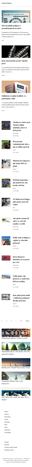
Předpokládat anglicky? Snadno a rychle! (14, 338)
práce (3, 40)
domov (3, 110)
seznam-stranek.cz (7, 3)
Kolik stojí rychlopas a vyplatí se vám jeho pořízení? (21, 240)
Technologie (15, 133)
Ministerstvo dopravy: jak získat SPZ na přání (21, 163)
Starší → (28, 321)
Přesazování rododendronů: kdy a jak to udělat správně (21, 144)
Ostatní (3, 75)
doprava (14, 169)
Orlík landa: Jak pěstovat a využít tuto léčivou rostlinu (21, 278)
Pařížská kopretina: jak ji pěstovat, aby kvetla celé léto (20, 182)
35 (21, 321)
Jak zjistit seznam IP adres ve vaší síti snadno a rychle (21, 221)
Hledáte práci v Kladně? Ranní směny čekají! (16, 367)
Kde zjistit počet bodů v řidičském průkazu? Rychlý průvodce (21, 298)
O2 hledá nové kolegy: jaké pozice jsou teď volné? (21, 202)
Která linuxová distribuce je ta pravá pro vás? (21, 259)
